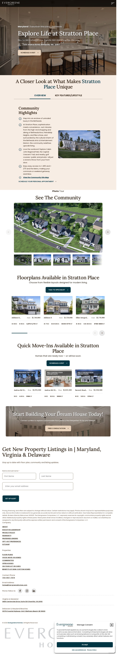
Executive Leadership (11, 530)
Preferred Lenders (10, 538)
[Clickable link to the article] (26, 311)
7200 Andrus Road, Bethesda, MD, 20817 (41, 44)
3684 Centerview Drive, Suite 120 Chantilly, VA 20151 (22, 601)
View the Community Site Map (36, 177)
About (5, 527)
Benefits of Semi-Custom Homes (16, 569)
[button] (112, 625)
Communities (8, 560)
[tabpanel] (58, 142)
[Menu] (112, 3)
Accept (85, 644)
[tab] (40, 95)
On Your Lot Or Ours (11, 566)
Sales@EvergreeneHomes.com (14, 585)
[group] (23, 260)
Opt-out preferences (79, 650)
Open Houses (7, 563)
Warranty (6, 536)
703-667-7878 (8, 578)
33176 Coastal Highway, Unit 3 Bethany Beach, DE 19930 (23, 611)
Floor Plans (7, 555)
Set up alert (10, 498)
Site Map (6, 544)
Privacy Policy (92, 650)
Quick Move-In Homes (11, 557)
